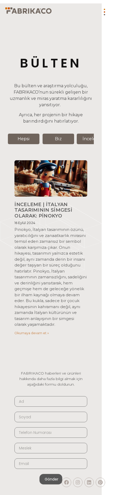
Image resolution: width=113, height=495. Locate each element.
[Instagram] (78, 482)
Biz (58, 138)
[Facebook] (66, 482)
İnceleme (92, 138)
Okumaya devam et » (31, 333)
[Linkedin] (89, 482)
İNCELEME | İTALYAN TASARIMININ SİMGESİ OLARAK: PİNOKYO (43, 210)
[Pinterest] (100, 482)
